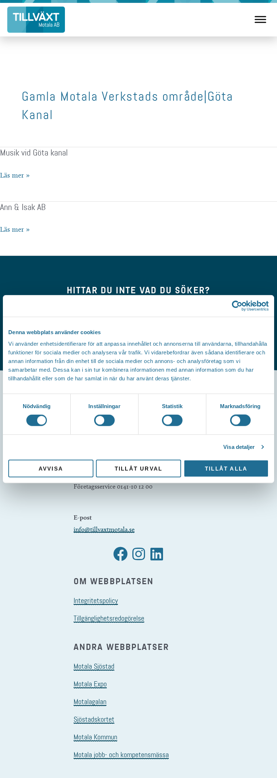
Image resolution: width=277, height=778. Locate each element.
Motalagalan (90, 701)
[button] (120, 554)
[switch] (104, 420)
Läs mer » (15, 175)
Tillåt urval (138, 468)
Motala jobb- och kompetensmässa (121, 754)
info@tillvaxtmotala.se (104, 529)
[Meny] (260, 19)
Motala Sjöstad (94, 666)
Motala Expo (90, 684)
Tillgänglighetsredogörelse (109, 618)
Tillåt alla (226, 468)
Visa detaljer (239, 447)
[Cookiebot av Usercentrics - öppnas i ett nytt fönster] (237, 306)
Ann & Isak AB (22, 207)
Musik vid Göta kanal (34, 152)
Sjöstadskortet (94, 719)
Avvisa (51, 468)
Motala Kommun (95, 737)
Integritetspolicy (96, 600)
